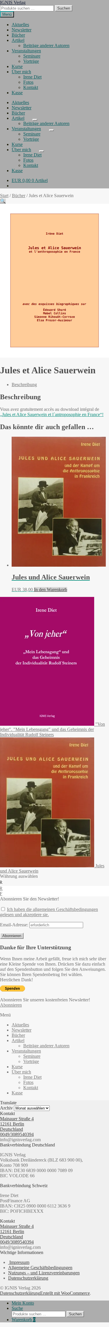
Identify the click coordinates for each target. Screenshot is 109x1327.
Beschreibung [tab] (24, 384)
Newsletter (21, 29)
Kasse (17, 92)
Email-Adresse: (14, 924)
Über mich (21, 71)
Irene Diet (32, 76)
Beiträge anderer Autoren (46, 45)
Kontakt (30, 87)
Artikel (18, 40)
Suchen (63, 8)
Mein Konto (23, 1303)
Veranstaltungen (26, 50)
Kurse (17, 66)
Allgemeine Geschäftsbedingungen (40, 1267)
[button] (3, 201)
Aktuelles (20, 24)
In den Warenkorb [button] (50, 589)
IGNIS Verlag (13, 2)
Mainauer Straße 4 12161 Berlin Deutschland (17, 1124)
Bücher (18, 35)
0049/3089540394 (17, 1134)
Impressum (18, 1262)
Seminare (31, 55)
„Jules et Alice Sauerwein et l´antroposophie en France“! (51, 414)
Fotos (28, 82)
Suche (17, 1308)
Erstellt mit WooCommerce (65, 1293)
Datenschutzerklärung (28, 1278)
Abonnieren (11, 1005)
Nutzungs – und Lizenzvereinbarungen (44, 1272)
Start (4, 195)
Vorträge (31, 61)
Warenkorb (23, 1319)
